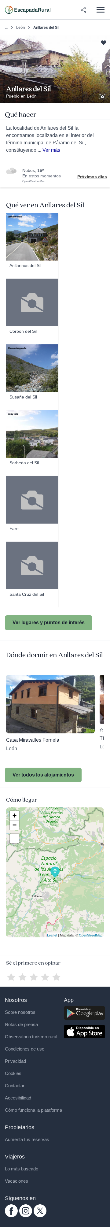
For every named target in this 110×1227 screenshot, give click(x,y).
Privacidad (15, 1061)
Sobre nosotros (20, 1012)
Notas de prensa (21, 1024)
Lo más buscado (21, 1168)
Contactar (14, 1085)
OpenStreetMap (90, 934)
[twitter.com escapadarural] (40, 1215)
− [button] (14, 825)
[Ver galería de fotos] (103, 95)
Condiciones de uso (24, 1048)
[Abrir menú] (100, 9)
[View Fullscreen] (14, 838)
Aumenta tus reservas (27, 1139)
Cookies (13, 1073)
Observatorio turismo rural (31, 1036)
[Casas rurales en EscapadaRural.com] (27, 10)
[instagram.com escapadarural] (25, 1215)
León (20, 27)
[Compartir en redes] (83, 9)
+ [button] (14, 815)
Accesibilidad (18, 1097)
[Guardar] (103, 42)
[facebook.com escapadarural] (11, 1215)
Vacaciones (16, 1181)
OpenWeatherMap (33, 181)
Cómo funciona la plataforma (33, 1110)
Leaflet (52, 934)
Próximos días (92, 176)
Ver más (51, 150)
